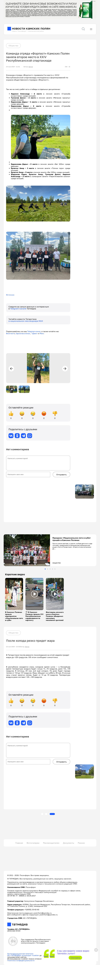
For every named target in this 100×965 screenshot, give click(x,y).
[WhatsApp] (29, 435)
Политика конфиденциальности (21, 960)
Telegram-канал (33, 331)
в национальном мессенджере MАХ (26, 321)
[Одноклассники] (17, 435)
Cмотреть (75, 957)
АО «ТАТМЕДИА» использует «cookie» (23, 955)
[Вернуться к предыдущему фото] (11, 368)
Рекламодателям (51, 843)
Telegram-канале (18, 308)
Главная (19, 843)
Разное (81, 843)
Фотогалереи (33, 843)
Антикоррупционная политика (20, 954)
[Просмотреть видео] (14, 594)
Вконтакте (10, 333)
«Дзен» (35, 333)
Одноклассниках (23, 333)
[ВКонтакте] (11, 435)
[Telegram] (23, 435)
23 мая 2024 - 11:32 (13, 66)
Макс (42, 333)
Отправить (61, 474)
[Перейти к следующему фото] (65, 368)
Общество (13, 45)
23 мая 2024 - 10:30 (13, 646)
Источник (10, 295)
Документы (68, 843)
